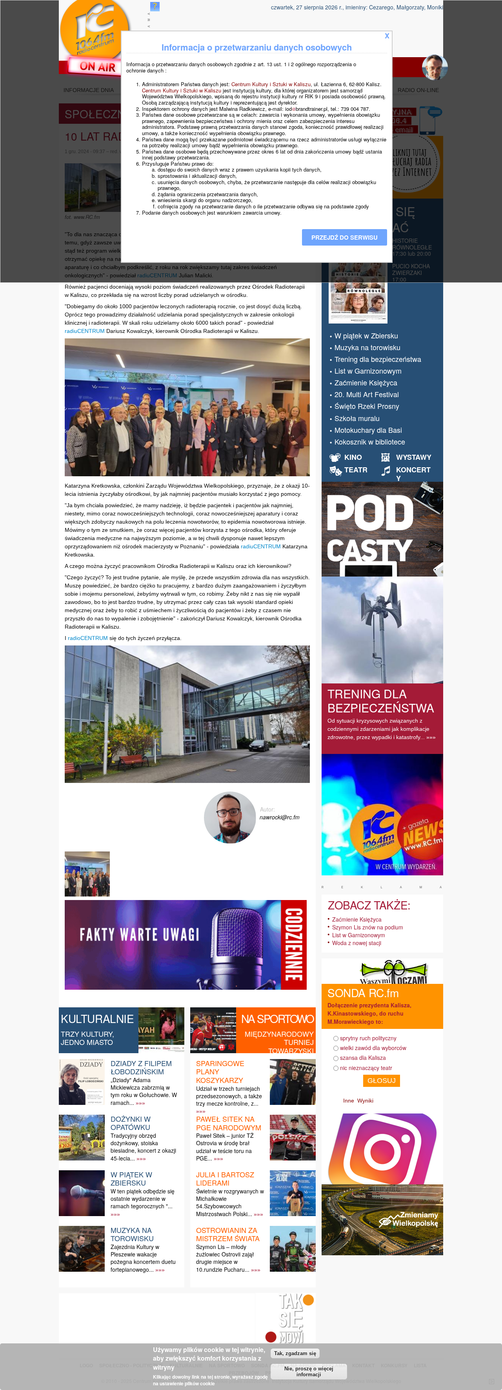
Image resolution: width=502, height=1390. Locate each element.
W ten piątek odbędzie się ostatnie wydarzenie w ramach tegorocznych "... (143, 1198)
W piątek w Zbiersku (131, 1178)
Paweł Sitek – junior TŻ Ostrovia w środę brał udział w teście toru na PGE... (225, 1147)
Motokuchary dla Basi (368, 430)
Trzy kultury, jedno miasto (87, 1037)
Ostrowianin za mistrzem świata (228, 1234)
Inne (348, 1100)
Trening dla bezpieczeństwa (378, 359)
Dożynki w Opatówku (131, 1122)
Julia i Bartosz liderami (225, 1178)
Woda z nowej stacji (356, 943)
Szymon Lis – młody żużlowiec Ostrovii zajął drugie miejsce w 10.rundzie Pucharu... (225, 1258)
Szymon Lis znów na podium (367, 927)
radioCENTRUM (88, 638)
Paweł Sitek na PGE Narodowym (228, 1122)
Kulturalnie (97, 1018)
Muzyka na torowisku (132, 1234)
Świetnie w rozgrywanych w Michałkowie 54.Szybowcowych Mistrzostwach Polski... (230, 1202)
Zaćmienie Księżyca (366, 382)
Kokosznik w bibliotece (370, 441)
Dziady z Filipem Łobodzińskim (141, 1067)
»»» (140, 1103)
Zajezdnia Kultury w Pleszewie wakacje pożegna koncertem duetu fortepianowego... (143, 1258)
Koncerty (413, 474)
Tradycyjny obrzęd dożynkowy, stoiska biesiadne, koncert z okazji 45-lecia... (143, 1147)
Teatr (355, 470)
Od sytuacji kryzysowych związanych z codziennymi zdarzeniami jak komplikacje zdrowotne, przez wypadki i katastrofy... (378, 729)
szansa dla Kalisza (363, 1057)
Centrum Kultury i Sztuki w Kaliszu (271, 84)
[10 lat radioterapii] (88, 896)
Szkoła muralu (357, 418)
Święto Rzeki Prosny (367, 406)
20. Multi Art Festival (367, 394)
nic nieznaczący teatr (366, 1068)
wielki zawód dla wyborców (373, 1048)
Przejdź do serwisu (344, 237)
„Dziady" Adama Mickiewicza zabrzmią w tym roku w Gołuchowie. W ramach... (144, 1091)
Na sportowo (277, 1018)
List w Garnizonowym (368, 370)
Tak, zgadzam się (295, 1353)
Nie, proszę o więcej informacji (308, 1371)
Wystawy (413, 457)
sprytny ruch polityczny (368, 1038)
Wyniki (365, 1100)
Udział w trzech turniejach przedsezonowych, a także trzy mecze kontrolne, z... (229, 1096)
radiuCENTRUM (85, 331)
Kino (353, 457)
